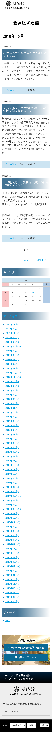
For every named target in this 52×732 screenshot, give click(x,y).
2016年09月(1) (12, 416)
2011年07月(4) (12, 566)
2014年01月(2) (12, 513)
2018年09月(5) (12, 342)
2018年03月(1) (12, 359)
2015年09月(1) (12, 443)
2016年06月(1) (12, 430)
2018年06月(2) (12, 355)
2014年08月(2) (12, 482)
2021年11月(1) (12, 333)
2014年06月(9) (12, 491)
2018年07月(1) (12, 350)
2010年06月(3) (12, 601)
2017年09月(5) (12, 386)
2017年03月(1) (12, 403)
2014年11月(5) (12, 469)
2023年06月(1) (12, 328)
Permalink (11, 90)
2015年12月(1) (12, 438)
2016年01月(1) (12, 434)
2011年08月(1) (12, 561)
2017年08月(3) (12, 390)
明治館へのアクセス (26, 657)
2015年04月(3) (12, 447)
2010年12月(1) (12, 579)
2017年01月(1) (12, 408)
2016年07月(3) (12, 425)
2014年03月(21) (13, 504)
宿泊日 (6, 725)
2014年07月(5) (12, 487)
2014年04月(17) (13, 500)
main (26, 260)
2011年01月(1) (12, 575)
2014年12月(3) (12, 465)
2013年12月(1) (12, 517)
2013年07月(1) (12, 526)
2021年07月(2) (12, 337)
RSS (7, 620)
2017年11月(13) (13, 377)
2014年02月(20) (13, 509)
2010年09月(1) (12, 588)
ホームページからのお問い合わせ (26, 647)
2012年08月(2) (12, 535)
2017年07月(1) (12, 394)
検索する (44, 725)
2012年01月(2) (12, 544)
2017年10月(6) (12, 381)
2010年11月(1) (12, 583)
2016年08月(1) (12, 421)
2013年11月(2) (12, 522)
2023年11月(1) (12, 324)
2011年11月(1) (12, 548)
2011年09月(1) (12, 557)
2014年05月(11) (13, 495)
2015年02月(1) (12, 456)
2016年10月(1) (12, 412)
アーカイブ (10, 316)
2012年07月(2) (12, 539)
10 (33, 293)
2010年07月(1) (12, 597)
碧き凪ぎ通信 (23, 675)
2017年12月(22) (13, 372)
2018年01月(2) (12, 368)
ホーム (5, 675)
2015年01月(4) (12, 460)
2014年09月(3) (12, 478)
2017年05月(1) (12, 399)
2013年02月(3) (12, 531)
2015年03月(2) (12, 451)
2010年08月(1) (12, 592)
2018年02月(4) (12, 364)
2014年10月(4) (12, 473)
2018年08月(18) (13, 346)
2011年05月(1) (12, 570)
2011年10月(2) (12, 553)
